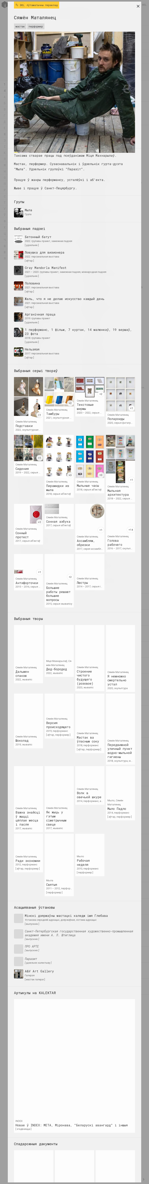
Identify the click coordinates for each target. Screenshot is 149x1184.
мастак (20, 26)
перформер (36, 26)
